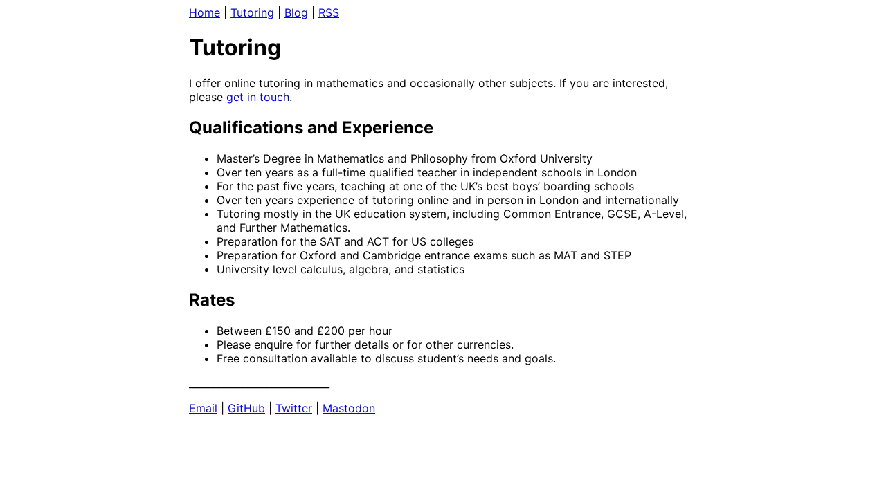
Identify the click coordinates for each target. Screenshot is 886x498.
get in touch (257, 97)
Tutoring (252, 12)
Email (203, 408)
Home (204, 12)
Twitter (293, 408)
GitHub (246, 408)
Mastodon (349, 408)
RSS (328, 12)
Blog (296, 12)
